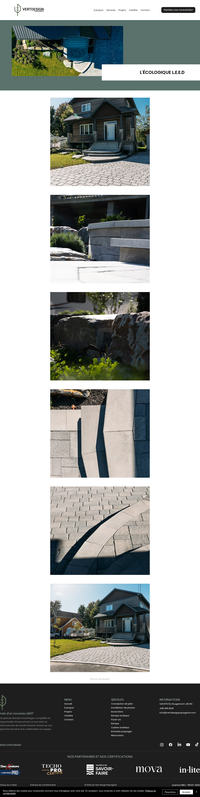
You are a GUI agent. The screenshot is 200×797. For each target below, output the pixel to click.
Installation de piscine (123, 707)
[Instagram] (162, 744)
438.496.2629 (167, 708)
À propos (69, 707)
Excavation (117, 711)
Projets (68, 711)
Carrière (68, 715)
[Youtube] (188, 744)
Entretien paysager (121, 731)
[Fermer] (196, 792)
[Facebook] (170, 744)
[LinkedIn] (179, 744)
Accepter (186, 792)
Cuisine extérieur (120, 727)
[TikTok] (197, 744)
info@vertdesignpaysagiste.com (178, 712)
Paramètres (170, 792)
